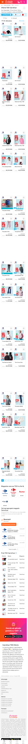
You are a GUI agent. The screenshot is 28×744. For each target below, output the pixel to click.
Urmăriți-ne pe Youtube (6, 704)
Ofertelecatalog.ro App (6, 688)
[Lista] (21, 2)
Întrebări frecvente (5, 681)
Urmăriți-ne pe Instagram (6, 702)
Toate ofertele (7, 5)
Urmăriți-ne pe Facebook (6, 700)
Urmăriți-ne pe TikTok (6, 705)
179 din (6, 21)
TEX (12, 5)
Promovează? (4, 683)
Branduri (3, 686)
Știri (2, 694)
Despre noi (3, 690)
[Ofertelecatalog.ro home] (9, 1)
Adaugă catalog (4, 692)
